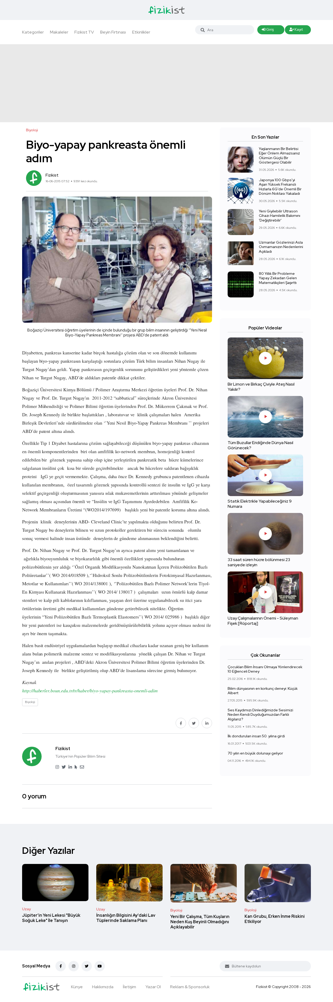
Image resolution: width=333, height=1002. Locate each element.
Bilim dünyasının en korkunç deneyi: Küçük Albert (263, 690)
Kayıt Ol (296, 30)
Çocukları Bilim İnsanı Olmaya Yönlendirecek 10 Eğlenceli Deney (265, 669)
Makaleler (59, 32)
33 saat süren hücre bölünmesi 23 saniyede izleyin (259, 562)
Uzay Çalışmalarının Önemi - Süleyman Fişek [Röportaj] (263, 620)
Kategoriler (33, 32)
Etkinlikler (141, 32)
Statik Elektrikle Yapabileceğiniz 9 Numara (260, 503)
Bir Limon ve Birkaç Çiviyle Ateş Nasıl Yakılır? (261, 386)
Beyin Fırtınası (113, 32)
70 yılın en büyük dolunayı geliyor (255, 753)
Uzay (26, 909)
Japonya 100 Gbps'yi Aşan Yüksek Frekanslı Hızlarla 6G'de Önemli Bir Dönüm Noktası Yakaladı (280, 187)
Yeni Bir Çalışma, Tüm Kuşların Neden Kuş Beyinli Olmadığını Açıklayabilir (199, 922)
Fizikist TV (84, 32)
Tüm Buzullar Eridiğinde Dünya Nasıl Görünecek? (260, 445)
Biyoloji (176, 910)
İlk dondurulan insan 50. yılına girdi (256, 736)
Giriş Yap (268, 30)
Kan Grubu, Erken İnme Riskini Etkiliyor (275, 919)
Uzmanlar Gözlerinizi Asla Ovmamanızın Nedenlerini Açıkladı (281, 247)
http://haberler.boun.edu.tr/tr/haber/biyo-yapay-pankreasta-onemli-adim (90, 690)
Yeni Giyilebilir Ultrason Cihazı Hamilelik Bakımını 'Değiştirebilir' (279, 216)
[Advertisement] (166, 83)
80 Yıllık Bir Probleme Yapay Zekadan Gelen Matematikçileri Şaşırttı (278, 278)
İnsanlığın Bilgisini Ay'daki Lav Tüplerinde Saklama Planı (125, 918)
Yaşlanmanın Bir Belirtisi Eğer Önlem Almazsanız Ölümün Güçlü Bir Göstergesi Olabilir (279, 155)
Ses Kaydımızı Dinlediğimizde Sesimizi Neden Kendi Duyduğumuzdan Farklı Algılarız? (260, 714)
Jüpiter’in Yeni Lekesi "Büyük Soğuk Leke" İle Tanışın (51, 918)
